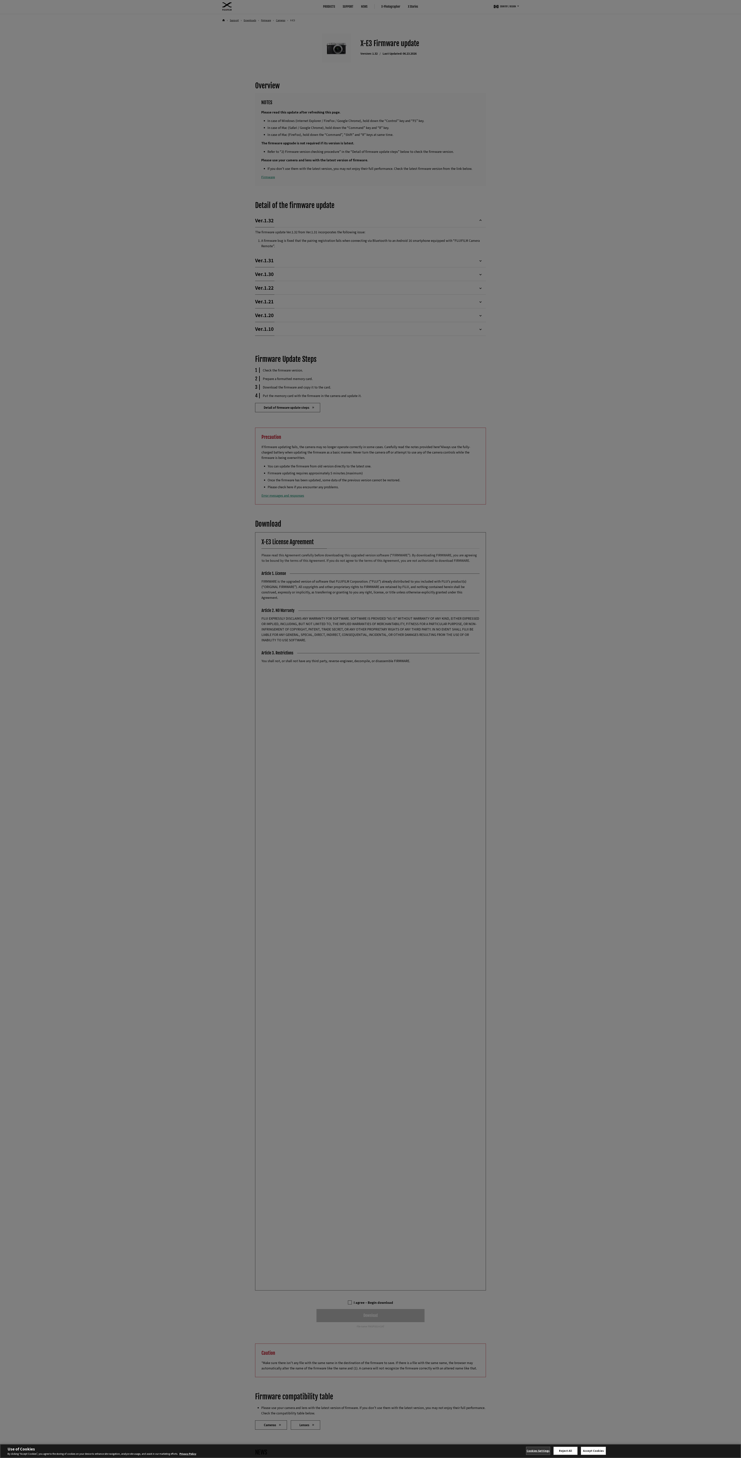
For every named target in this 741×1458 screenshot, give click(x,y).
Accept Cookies (593, 1451)
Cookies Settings (538, 1451)
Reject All (565, 1451)
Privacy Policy (187, 1453)
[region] (370, 1451)
